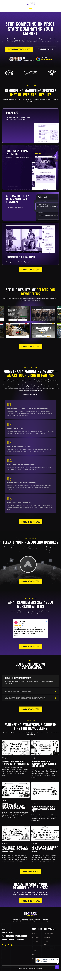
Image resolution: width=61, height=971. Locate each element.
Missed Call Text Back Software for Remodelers (15, 762)
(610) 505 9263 (7, 932)
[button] (30, 8)
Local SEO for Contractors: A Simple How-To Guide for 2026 (14, 806)
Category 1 (5, 758)
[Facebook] (2, 945)
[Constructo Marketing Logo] (30, 4)
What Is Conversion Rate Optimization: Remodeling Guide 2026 (15, 849)
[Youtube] (12, 945)
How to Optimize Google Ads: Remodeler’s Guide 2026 (43, 809)
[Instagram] (6, 945)
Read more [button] (17, 635)
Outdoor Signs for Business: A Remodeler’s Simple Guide (43, 763)
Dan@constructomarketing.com (14, 936)
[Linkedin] (9, 945)
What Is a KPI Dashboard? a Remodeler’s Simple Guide (44, 849)
